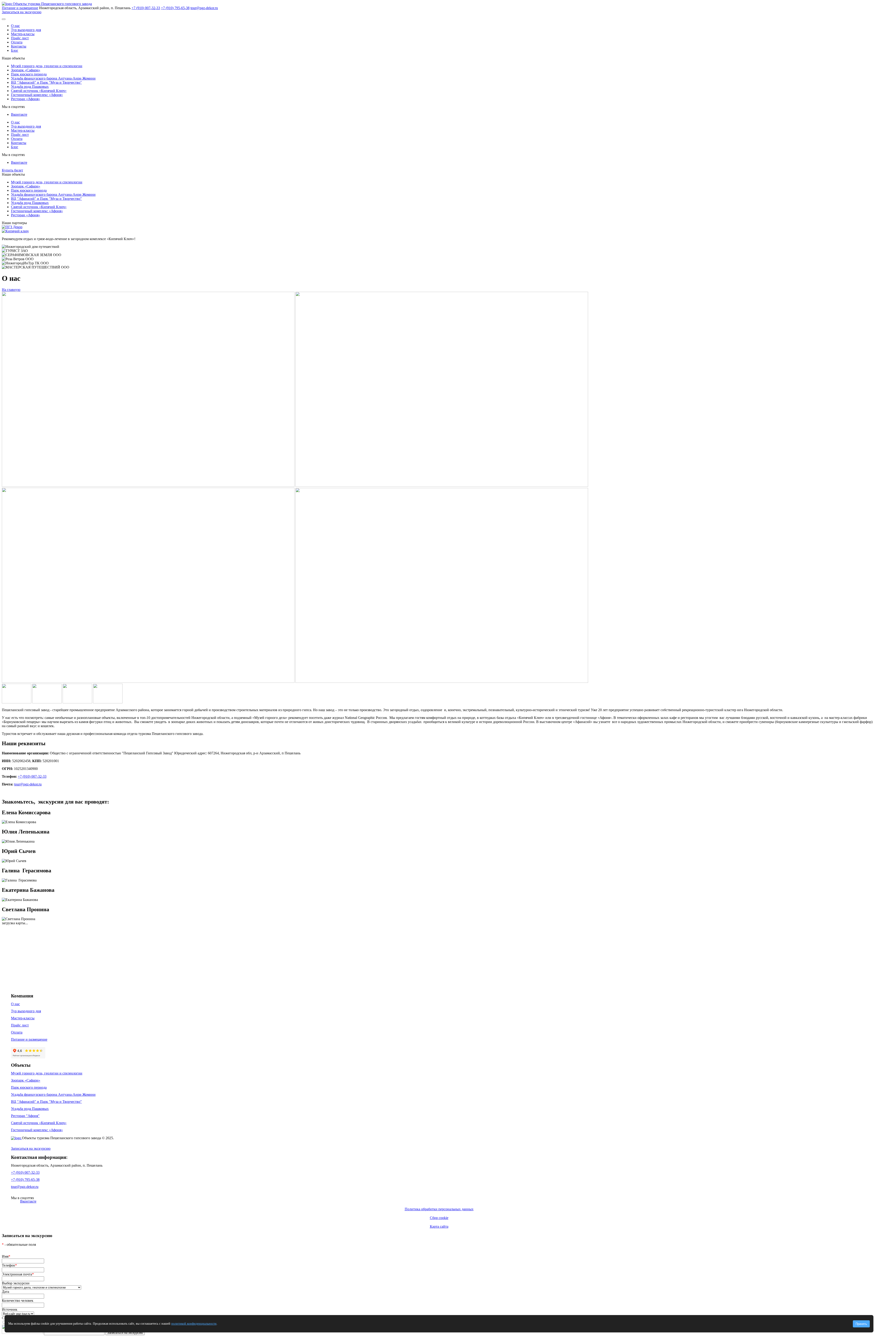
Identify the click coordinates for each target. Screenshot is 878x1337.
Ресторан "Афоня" (25, 1116)
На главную (11, 290)
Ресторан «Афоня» (25, 99)
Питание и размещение (20, 8)
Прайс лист (20, 38)
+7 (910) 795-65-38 (175, 8)
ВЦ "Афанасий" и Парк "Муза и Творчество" (46, 82)
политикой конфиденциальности (194, 1323)
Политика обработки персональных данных (439, 1209)
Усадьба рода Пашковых (30, 86)
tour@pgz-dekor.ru (204, 8)
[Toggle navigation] (3, 19)
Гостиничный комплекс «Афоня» (37, 95)
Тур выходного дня (26, 30)
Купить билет (12, 170)
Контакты (18, 46)
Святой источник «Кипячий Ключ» (39, 91)
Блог (14, 50)
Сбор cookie (439, 1218)
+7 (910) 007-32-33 (145, 8)
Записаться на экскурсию (21, 12)
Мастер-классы (23, 34)
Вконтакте (19, 114)
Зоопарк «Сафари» (25, 70)
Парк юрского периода (29, 74)
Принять (861, 1324)
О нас (15, 26)
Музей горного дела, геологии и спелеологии (46, 66)
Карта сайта (439, 1226)
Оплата (16, 42)
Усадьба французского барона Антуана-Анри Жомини (53, 78)
